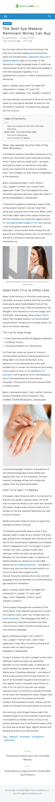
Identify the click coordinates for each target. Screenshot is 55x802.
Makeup (7, 23)
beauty (14, 736)
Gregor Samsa (42, 315)
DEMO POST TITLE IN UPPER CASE (20, 132)
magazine (39, 736)
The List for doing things (17, 135)
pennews (10, 740)
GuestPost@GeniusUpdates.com (27, 793)
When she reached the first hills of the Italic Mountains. (25, 127)
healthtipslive (11, 38)
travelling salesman (26, 565)
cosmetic (25, 736)
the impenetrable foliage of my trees (23, 223)
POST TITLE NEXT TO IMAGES (18, 138)
